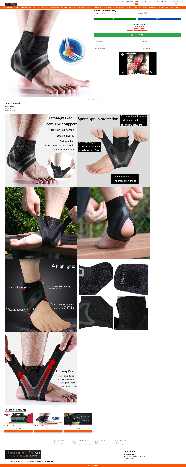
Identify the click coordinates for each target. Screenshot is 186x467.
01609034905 (138, 26)
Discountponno (95, 465)
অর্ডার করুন (18, 431)
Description (93, 99)
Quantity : (141, 13)
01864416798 (139, 28)
